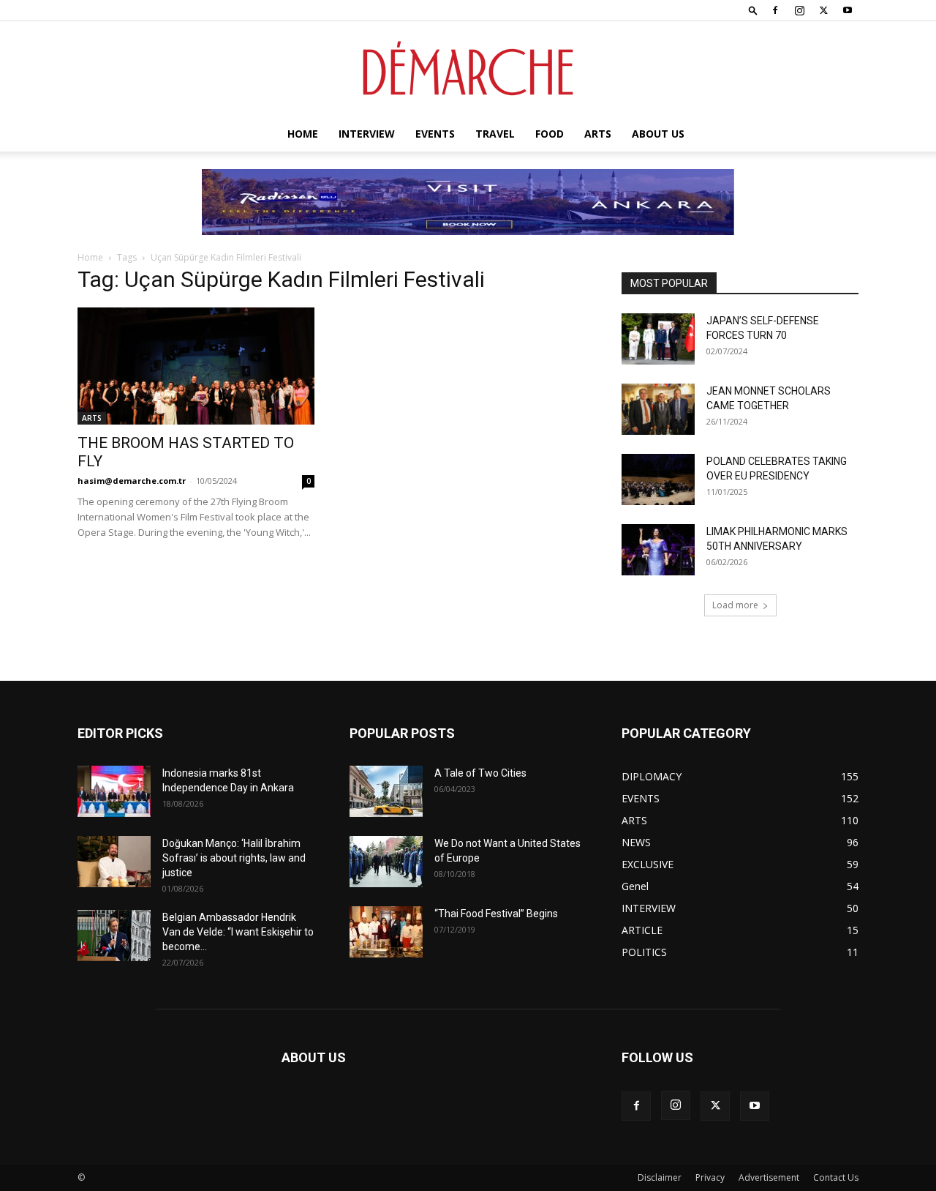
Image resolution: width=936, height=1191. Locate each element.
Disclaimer (660, 1177)
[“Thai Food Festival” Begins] (386, 931)
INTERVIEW (367, 134)
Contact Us (835, 1177)
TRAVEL (495, 134)
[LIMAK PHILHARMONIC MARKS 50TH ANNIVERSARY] (658, 549)
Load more (735, 605)
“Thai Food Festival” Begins (496, 913)
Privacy (710, 1177)
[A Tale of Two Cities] (386, 791)
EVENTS (435, 134)
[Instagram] (799, 10)
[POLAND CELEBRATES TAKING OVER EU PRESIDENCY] (658, 479)
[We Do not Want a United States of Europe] (386, 861)
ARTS (597, 134)
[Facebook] (775, 10)
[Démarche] (468, 69)
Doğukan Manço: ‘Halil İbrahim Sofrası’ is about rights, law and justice (234, 857)
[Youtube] (847, 10)
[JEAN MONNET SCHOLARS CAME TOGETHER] (658, 409)
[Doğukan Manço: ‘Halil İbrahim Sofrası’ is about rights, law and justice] (114, 861)
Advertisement (769, 1177)
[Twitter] (823, 10)
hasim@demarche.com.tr (132, 480)
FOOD (549, 134)
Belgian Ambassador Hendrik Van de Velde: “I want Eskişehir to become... (238, 931)
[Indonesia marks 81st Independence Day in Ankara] (114, 791)
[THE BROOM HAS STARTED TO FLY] (196, 366)
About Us (658, 134)
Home (302, 134)
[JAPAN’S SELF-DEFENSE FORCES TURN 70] (658, 339)
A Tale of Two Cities (480, 773)
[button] (753, 9)
